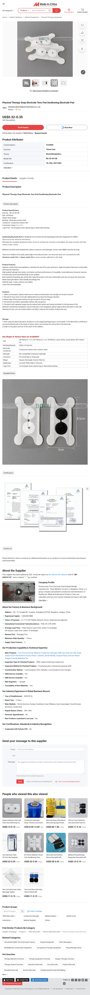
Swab (79, 653)
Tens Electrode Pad (25, 653)
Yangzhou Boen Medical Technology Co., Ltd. (24, 107)
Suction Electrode (29, 970)
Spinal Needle (50, 655)
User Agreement (58, 989)
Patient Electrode (69, 964)
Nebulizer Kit (23, 658)
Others (47, 920)
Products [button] (23, 10)
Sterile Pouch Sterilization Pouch (18, 655)
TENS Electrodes (8, 916)
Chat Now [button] (68, 127)
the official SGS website (58, 574)
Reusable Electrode (11, 970)
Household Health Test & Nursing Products (19, 942)
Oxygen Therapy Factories (64, 959)
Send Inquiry (23, 127)
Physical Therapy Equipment (51, 17)
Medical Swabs (50, 916)
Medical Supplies (30, 920)
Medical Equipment (32, 17)
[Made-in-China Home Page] (45, 4)
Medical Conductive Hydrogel (45, 653)
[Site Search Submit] (56, 10)
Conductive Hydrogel (31, 916)
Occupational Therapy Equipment (49, 948)
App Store (8, 980)
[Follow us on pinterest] (86, 980)
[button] (3, 3)
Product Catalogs (35, 911)
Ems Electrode (52, 964)
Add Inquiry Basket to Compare (45, 90)
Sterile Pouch (71, 916)
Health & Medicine (15, 17)
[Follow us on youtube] (83, 980)
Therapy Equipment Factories (39, 959)
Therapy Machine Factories (14, 959)
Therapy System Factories (13, 964)
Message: (11, 762)
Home (4, 17)
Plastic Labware (37, 655)
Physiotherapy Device (73, 948)
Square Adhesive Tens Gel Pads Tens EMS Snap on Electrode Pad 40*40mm (11, 822)
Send (20, 781)
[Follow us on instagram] (79, 980)
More (4, 974)
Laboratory (6, 920)
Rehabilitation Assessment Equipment (18, 948)
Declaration (69, 989)
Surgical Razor (61, 655)
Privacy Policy (80, 989)
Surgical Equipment (47, 942)
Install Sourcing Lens (13, 983)
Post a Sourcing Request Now (67, 781)
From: (13, 749)
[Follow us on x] (76, 980)
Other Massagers (65, 942)
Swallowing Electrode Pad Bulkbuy (53, 970)
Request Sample (41, 133)
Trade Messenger (39, 980)
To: (14, 756)
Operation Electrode (35, 964)
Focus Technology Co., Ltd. (28, 989)
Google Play (22, 980)
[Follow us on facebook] (72, 980)
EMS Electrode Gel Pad (67, 653)
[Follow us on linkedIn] (64, 983)
